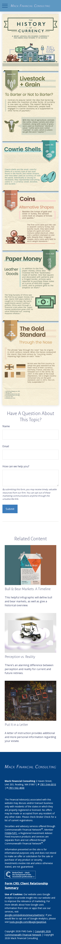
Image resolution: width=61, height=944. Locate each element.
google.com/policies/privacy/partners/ (24, 915)
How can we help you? (15, 466)
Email (5, 446)
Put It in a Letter (16, 725)
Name (6, 426)
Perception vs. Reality (20, 657)
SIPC (14, 833)
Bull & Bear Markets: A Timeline (28, 589)
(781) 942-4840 (16, 787)
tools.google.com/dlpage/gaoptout (27, 921)
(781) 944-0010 (48, 784)
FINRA (8, 833)
